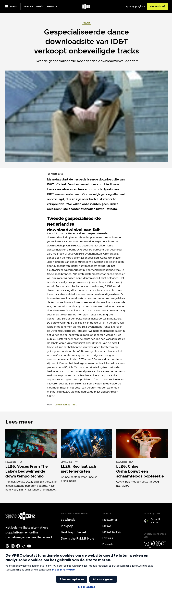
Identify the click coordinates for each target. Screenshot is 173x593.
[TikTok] (24, 546)
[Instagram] (13, 546)
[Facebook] (18, 546)
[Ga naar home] (86, 6)
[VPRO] (155, 544)
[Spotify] (7, 546)
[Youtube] (29, 546)
